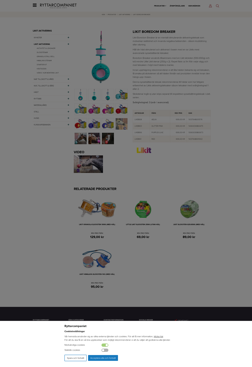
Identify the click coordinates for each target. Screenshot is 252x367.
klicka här (158, 336)
